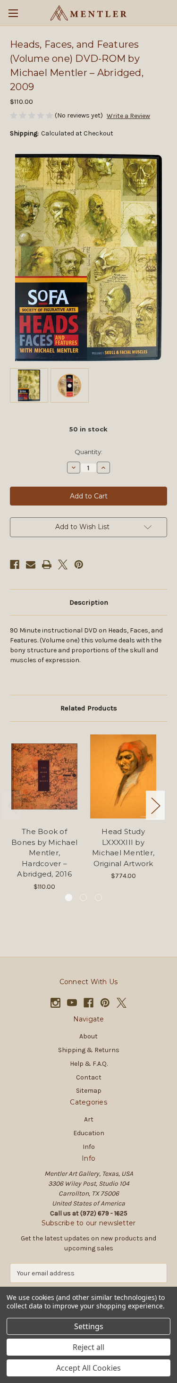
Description (88, 602)
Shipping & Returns (88, 1050)
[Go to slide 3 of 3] (98, 897)
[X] (62, 564)
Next (155, 805)
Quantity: (88, 451)
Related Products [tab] (88, 708)
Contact (88, 1077)
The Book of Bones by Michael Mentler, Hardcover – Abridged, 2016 (44, 852)
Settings (88, 1326)
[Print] (46, 564)
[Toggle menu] (13, 13)
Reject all (88, 1347)
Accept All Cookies (88, 1368)
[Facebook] (14, 564)
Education (88, 1133)
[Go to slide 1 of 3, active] (68, 897)
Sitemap (88, 1091)
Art (88, 1119)
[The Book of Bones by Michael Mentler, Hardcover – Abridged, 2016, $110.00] (44, 776)
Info (89, 1147)
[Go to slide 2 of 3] (83, 897)
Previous (12, 805)
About (88, 1036)
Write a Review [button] (128, 116)
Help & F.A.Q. (89, 1064)
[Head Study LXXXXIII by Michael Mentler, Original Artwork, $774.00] (123, 776)
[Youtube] (72, 1003)
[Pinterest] (79, 564)
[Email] (30, 564)
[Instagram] (55, 1003)
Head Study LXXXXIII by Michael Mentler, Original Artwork (123, 847)
